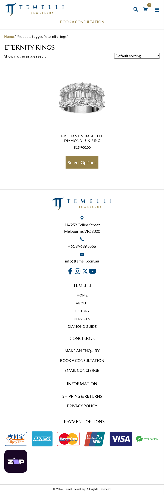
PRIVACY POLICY (82, 405)
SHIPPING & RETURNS (82, 396)
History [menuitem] (82, 311)
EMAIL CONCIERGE (82, 370)
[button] (70, 271)
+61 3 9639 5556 (82, 246)
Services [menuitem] (82, 319)
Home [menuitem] (82, 295)
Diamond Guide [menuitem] (82, 326)
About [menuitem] (82, 303)
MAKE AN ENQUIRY (82, 350)
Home (9, 36)
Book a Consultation (82, 21)
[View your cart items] (145, 9)
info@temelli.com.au (82, 261)
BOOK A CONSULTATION (82, 360)
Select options (82, 162)
